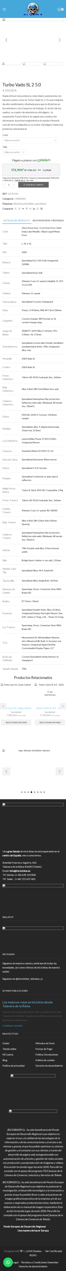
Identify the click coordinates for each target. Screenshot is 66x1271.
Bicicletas (19, 203)
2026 (24, 252)
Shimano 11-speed (31, 293)
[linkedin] (34, 208)
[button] (6, 40)
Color (5, 135)
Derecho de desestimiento (49, 1065)
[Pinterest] (27, 208)
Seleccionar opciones (16, 722)
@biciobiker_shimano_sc (29, 978)
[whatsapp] (38, 208)
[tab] (16, 221)
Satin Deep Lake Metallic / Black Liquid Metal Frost (42, 231)
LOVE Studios (33, 1251)
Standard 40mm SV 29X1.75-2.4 (37, 451)
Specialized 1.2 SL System (34, 468)
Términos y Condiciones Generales (39, 1262)
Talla (4, 146)
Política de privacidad (13, 1065)
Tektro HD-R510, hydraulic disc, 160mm (41, 377)
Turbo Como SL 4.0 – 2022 (50, 708)
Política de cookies (45, 1060)
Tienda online (9, 1048)
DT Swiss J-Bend (30, 601)
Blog (4, 1060)
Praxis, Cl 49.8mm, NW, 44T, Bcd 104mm (42, 310)
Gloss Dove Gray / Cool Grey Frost (38, 227)
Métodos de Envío (45, 1043)
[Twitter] (15, 208)
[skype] (41, 208)
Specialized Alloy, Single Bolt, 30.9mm (40, 580)
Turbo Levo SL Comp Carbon (16, 708)
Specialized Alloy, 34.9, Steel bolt (37, 570)
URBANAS (20, 198)
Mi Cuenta (7, 1054)
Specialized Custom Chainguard (37, 301)
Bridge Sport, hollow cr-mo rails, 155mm (41, 560)
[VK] (23, 208)
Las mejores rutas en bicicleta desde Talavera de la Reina (27, 1004)
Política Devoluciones (46, 1054)
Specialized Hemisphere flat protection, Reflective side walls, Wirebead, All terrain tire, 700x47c (42, 403)
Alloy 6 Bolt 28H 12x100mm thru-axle (40, 389)
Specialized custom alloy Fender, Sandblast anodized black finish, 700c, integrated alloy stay (42, 346)
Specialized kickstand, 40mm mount (39, 459)
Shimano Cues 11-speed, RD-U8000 (39, 510)
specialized (40, 203)
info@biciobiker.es (20, 870)
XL (30, 243)
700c (24, 668)
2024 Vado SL (28, 358)
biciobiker (29, 203)
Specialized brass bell (32, 272)
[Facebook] (19, 208)
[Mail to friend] (30, 208)
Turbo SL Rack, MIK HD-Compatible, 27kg (42, 490)
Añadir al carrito (34, 185)
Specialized (16, 712)
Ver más (30, 180)
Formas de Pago (44, 1048)
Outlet (5, 1043)
